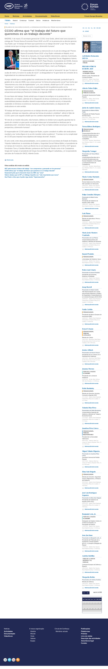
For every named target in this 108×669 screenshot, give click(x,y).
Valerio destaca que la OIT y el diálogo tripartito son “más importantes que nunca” (32, 175)
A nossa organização (36, 628)
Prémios (84, 633)
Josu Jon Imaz (87, 535)
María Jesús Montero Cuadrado (89, 233)
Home (7, 16)
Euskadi (31, 20)
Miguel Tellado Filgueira (91, 451)
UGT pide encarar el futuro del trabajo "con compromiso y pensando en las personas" (33, 168)
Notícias (16, 16)
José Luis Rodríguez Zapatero (89, 494)
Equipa (32, 641)
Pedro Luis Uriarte (89, 270)
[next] (87, 592)
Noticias (12, 23)
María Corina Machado (90, 176)
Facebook (5, 660)
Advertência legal (87, 641)
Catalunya (23, 20)
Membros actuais (62, 631)
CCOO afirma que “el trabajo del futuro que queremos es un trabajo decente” (30, 171)
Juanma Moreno (88, 368)
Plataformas (85, 631)
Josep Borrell (87, 287)
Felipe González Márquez (91, 194)
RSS (18, 660)
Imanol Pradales (88, 254)
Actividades (27, 16)
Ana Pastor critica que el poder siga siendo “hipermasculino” (25, 177)
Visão (32, 636)
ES (83, 28)
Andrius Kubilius (88, 556)
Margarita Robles (88, 577)
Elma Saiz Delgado (89, 471)
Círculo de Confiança (62, 628)
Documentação (41, 16)
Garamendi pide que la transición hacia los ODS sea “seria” (24, 173)
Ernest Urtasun (87, 329)
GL (92, 28)
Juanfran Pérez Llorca (90, 428)
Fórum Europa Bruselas (93, 16)
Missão (32, 633)
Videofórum (55, 16)
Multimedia (10, 160)
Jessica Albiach (87, 350)
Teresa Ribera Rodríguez (91, 126)
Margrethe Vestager (89, 151)
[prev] (84, 592)
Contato (84, 643)
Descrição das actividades (90, 638)
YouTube (14, 660)
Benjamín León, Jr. (89, 514)
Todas (7, 20)
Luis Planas (86, 213)
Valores (33, 638)
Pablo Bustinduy (88, 388)
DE (94, 28)
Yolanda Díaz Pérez (89, 407)
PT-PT (87, 31)
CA (86, 28)
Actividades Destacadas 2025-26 (90, 57)
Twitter (10, 660)
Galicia (38, 20)
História (33, 631)
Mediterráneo (55, 20)
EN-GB (99, 28)
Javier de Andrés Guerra (91, 107)
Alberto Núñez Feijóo (89, 88)
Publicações (85, 628)
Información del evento (91, 83)
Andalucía (46, 20)
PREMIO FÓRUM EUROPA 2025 (89, 67)
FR (83, 31)
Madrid (15, 20)
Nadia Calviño (87, 309)
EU (89, 28)
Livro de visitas (86, 636)
